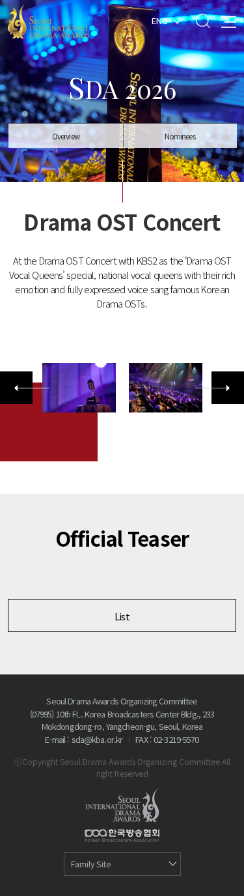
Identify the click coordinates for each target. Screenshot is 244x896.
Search (202, 20)
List (122, 616)
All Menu (228, 20)
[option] (79, 387)
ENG (160, 20)
